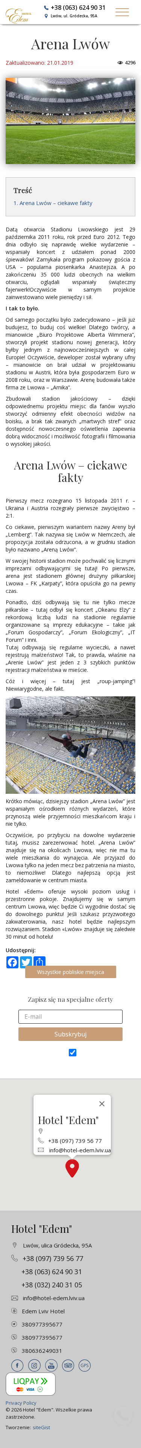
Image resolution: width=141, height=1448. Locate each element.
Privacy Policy (21, 1402)
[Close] (102, 1104)
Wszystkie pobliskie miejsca (70, 971)
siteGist (41, 1427)
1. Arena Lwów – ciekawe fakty (53, 203)
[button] (72, 1168)
